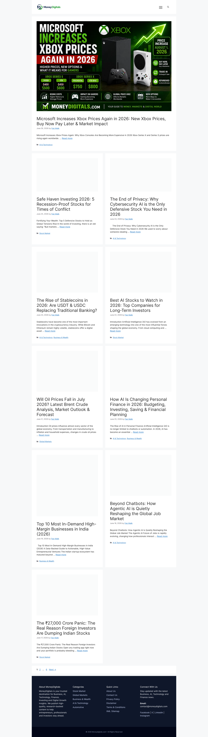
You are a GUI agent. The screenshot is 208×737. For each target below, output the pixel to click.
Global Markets (45, 441)
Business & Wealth (61, 337)
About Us (111, 691)
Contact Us (111, 695)
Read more (67, 138)
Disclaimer (111, 703)
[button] (168, 7)
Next (52, 669)
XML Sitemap (112, 711)
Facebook (145, 712)
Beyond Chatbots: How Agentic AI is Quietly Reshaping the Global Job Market (135, 511)
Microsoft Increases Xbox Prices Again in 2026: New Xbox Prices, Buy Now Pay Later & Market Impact (101, 121)
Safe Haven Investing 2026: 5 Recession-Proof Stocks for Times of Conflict (65, 204)
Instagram (145, 715)
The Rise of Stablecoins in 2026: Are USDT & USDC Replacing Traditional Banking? (67, 305)
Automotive (78, 707)
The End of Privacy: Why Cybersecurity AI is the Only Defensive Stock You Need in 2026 (138, 207)
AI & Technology (46, 145)
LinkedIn (159, 712)
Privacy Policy (113, 699)
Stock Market (44, 233)
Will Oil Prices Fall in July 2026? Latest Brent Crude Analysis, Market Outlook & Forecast (63, 407)
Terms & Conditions (115, 707)
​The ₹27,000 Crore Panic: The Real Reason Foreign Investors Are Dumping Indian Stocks (66, 628)
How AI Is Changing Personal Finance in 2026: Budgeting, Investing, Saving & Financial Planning (138, 407)
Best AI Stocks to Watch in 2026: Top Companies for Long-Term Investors (136, 305)
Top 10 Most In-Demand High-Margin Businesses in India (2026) (66, 529)
